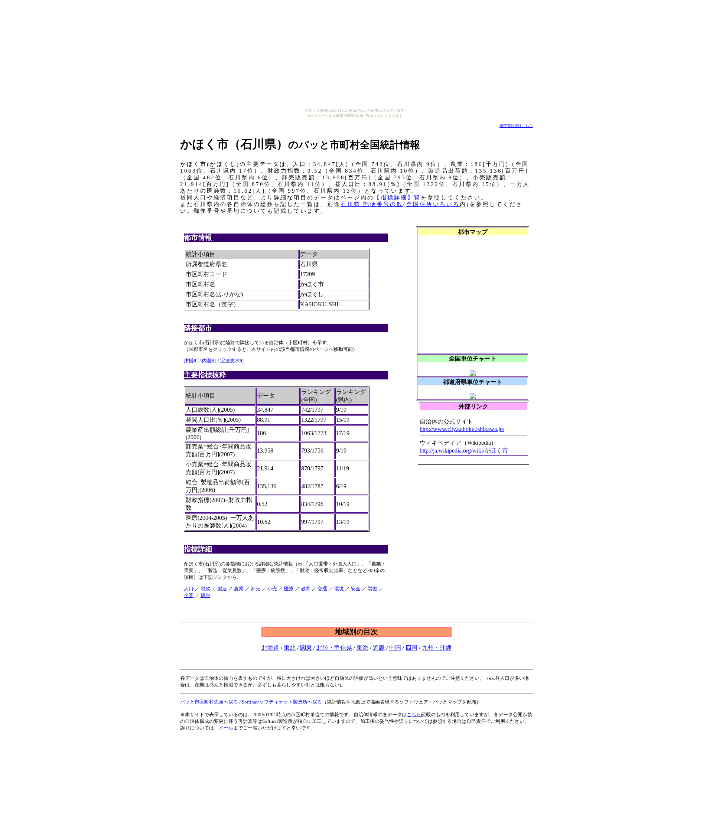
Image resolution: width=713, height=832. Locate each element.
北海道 (270, 648)
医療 (289, 588)
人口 (188, 588)
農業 (239, 588)
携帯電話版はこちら (516, 126)
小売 (272, 588)
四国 (411, 648)
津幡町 (191, 360)
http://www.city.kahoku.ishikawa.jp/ (462, 429)
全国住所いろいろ (433, 204)
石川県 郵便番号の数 (372, 204)
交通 (322, 588)
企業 (188, 595)
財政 (205, 588)
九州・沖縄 (437, 648)
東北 (290, 648)
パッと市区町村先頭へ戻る (209, 702)
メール (226, 728)
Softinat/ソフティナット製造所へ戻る (282, 702)
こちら (414, 714)
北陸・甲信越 (334, 648)
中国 (395, 648)
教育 (305, 588)
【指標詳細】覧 (397, 197)
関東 (306, 648)
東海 (362, 648)
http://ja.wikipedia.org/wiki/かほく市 (464, 450)
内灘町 (209, 360)
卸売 (255, 588)
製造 (222, 588)
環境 (339, 588)
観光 (205, 595)
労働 (372, 588)
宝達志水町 (232, 360)
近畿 (379, 648)
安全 (356, 588)
